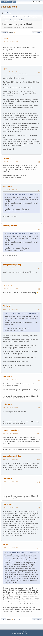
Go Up (4, 619)
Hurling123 (7, 158)
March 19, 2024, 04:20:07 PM (10, 229)
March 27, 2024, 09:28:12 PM (10, 507)
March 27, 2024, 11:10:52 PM (10, 547)
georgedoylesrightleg (12, 265)
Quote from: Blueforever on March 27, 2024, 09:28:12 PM (22, 552)
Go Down (5, 32)
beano (5, 38)
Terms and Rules (20, 632)
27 (21, 33)
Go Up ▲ (28, 632)
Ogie (5, 68)
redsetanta (7, 376)
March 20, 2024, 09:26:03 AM (10, 268)
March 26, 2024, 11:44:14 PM (10, 433)
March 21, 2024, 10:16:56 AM (10, 309)
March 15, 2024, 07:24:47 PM (10, 161)
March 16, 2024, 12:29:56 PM (10, 190)
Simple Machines (26, 634)
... (19, 33)
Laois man (7, 285)
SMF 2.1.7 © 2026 (17, 634)
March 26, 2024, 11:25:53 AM (10, 380)
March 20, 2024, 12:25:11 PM (10, 288)
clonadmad (7, 186)
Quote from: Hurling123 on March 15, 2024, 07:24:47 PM (22, 195)
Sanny (5, 544)
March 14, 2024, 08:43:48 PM (10, 72)
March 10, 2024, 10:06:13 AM (10, 41)
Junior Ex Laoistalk (11, 430)
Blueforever (8, 504)
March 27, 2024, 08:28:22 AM (10, 459)
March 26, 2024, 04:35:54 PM (10, 407)
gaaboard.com (9, 6)
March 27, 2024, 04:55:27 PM (10, 481)
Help (13, 632)
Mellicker (7, 306)
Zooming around (10, 226)
